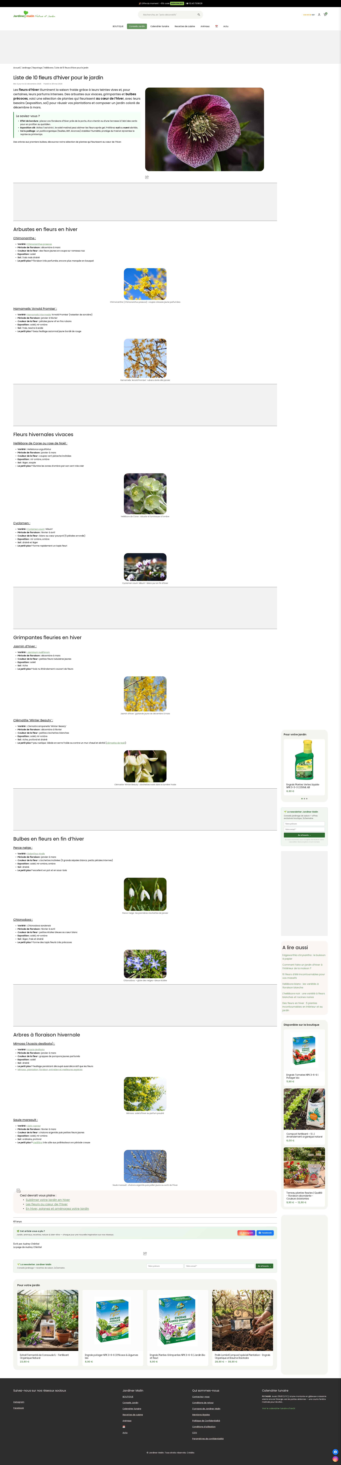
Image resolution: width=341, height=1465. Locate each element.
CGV (194, 1432)
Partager (147, 177)
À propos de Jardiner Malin (206, 1408)
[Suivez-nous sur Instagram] (335, 1459)
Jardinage (26, 67)
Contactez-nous (201, 1396)
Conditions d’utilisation (204, 1426)
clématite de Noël (115, 742)
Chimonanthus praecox (39, 244)
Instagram (248, 1232)
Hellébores (48, 67)
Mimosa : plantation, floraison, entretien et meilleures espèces (50, 1069)
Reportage (37, 67)
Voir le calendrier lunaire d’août (278, 1408)
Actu (225, 26)
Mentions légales (201, 1414)
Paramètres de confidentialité (208, 1438)
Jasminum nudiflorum (38, 652)
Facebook (267, 1232)
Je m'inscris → (264, 1266)
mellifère (37, 1142)
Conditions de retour (203, 1402)
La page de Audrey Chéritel (27, 1247)
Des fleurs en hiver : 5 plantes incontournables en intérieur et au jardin (302, 1006)
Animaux (205, 26)
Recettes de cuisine (185, 26)
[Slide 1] (302, 798)
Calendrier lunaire (159, 26)
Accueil (16, 67)
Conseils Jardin (137, 26)
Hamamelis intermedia (39, 314)
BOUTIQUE (118, 26)
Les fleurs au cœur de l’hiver (47, 1204)
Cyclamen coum (35, 529)
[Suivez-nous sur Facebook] (335, 1452)
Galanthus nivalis (36, 853)
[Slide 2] (304, 798)
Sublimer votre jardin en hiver (48, 1200)
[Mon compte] (319, 14)
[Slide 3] (306, 798)
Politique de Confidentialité (206, 1420)
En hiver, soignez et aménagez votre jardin (57, 1209)
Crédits (190, 1452)
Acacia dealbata (35, 1049)
